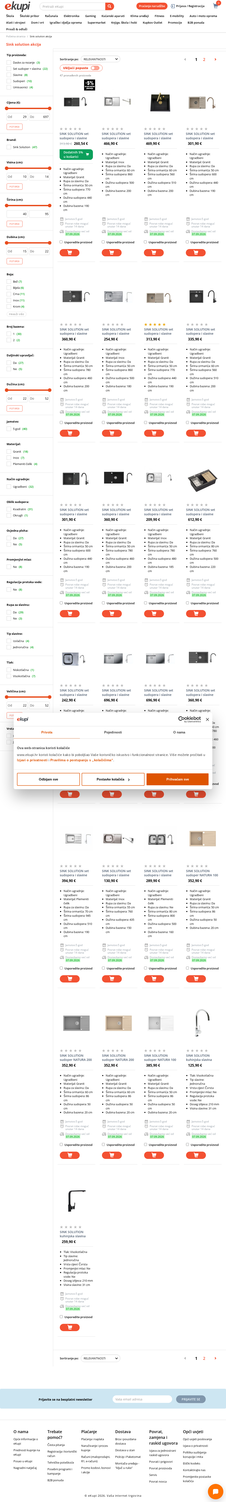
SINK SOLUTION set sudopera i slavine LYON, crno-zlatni (158, 136)
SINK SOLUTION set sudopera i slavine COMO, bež (158, 331)
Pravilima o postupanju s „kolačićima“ (81, 760)
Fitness (159, 16)
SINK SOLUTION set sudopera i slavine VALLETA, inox (158, 873)
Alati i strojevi (15, 23)
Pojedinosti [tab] (113, 732)
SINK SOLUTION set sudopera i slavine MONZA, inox (116, 331)
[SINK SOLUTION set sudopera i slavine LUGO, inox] (161, 477)
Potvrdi (14, 126)
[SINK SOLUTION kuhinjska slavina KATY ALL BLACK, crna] (76, 1200)
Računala (51, 16)
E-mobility (177, 16)
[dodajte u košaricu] (69, 252)
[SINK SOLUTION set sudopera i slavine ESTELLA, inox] (118, 101)
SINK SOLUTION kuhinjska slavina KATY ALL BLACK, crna (76, 1234)
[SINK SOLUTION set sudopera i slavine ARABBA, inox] (76, 658)
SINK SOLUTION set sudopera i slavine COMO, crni (74, 136)
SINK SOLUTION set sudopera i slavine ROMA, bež (200, 692)
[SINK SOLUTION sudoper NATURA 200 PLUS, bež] (118, 1023)
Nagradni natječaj (25, 1468)
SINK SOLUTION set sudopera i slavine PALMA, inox (74, 873)
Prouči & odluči (16, 29)
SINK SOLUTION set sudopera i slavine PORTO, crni (200, 331)
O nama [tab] (179, 732)
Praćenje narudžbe (152, 6)
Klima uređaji (139, 16)
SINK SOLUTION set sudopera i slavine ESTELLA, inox (116, 136)
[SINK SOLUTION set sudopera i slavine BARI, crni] (76, 477)
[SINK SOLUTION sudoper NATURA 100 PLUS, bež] (203, 839)
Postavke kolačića (110, 779)
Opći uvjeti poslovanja (197, 1439)
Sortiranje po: (69, 59)
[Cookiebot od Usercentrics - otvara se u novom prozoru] (181, 719)
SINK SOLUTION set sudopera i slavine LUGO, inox (158, 512)
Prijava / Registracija (190, 6)
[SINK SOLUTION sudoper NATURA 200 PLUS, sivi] (76, 1023)
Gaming (90, 16)
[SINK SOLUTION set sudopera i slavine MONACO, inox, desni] (161, 658)
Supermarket (96, 23)
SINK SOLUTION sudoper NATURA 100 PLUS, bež (202, 873)
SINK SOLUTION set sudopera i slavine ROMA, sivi (74, 331)
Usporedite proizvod (78, 242)
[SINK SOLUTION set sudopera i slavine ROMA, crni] (118, 477)
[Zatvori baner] (207, 719)
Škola (10, 16)
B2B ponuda (196, 23)
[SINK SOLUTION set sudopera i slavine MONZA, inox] (118, 297)
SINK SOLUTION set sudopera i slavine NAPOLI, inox (116, 873)
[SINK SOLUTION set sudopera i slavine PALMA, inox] (76, 839)
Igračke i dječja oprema (66, 23)
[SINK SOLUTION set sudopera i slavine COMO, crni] (76, 101)
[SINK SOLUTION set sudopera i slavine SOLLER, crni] (203, 477)
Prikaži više (16, 314)
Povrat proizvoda (160, 1468)
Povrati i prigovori (161, 1462)
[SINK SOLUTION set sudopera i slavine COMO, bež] (161, 297)
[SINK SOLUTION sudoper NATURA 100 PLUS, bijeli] (161, 1023)
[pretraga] (109, 6)
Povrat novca (158, 1481)
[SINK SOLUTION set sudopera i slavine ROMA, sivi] (76, 297)
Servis (153, 1475)
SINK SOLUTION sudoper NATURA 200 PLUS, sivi (76, 1057)
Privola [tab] (46, 732)
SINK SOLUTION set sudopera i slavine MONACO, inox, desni (160, 692)
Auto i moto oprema (203, 16)
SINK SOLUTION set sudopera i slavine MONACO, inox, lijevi (117, 692)
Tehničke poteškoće (60, 1462)
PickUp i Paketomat (128, 1457)
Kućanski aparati (113, 16)
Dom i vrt (37, 23)
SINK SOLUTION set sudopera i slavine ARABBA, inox (74, 692)
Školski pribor (29, 16)
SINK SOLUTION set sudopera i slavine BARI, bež (200, 136)
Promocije (175, 23)
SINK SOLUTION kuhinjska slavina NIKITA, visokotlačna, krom (202, 1057)
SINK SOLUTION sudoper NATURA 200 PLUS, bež (118, 1057)
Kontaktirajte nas (194, 1470)
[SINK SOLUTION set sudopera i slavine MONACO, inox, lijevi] (118, 658)
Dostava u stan (125, 1450)
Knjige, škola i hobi (124, 23)
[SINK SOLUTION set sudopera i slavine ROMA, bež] (203, 658)
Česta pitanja (56, 1445)
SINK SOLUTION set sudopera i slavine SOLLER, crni (200, 512)
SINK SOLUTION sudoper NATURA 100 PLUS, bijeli (160, 1057)
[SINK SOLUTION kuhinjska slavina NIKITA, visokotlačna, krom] (203, 1023)
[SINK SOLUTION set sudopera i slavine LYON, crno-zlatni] (160, 101)
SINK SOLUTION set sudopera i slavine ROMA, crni (116, 512)
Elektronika (71, 16)
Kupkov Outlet (152, 23)
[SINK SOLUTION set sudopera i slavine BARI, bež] (202, 101)
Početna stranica (15, 36)
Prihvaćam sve (177, 779)
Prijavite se (191, 1399)
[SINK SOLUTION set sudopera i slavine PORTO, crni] (203, 297)
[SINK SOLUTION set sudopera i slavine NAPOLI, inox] (118, 839)
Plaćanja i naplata (92, 1439)
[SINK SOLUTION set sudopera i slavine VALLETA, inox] (161, 839)
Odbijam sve (48, 779)
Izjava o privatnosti (195, 1446)
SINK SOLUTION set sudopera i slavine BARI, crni (74, 512)
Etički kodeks (191, 1463)
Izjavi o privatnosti (32, 760)
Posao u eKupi (22, 1461)
